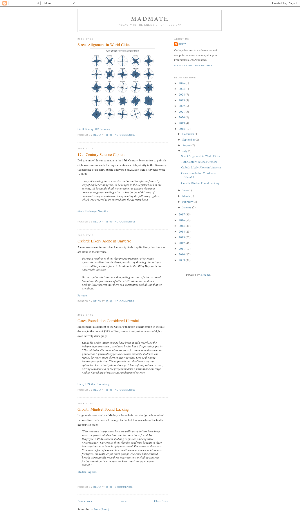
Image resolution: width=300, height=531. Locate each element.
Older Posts (161, 501)
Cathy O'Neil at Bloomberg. (94, 384)
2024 (182, 94)
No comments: (125, 135)
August (187, 145)
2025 (182, 89)
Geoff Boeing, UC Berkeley (94, 129)
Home (123, 501)
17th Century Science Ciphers (101, 154)
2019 (182, 123)
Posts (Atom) (101, 509)
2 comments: (124, 487)
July (185, 151)
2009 (182, 260)
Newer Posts (85, 501)
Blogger (205, 274)
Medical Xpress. (87, 472)
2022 (182, 106)
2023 (182, 100)
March (186, 196)
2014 (182, 231)
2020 (182, 117)
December (188, 134)
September (188, 139)
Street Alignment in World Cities (104, 44)
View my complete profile (193, 65)
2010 (182, 254)
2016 (182, 220)
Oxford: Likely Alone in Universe (104, 241)
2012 (182, 243)
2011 (182, 249)
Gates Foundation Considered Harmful (108, 320)
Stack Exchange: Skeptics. (93, 211)
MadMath (150, 18)
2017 (182, 214)
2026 (182, 83)
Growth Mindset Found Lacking (103, 409)
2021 (182, 112)
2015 (182, 226)
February (187, 202)
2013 (182, 237)
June (185, 190)
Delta (182, 44)
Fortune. (82, 295)
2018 (182, 129)
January (187, 207)
